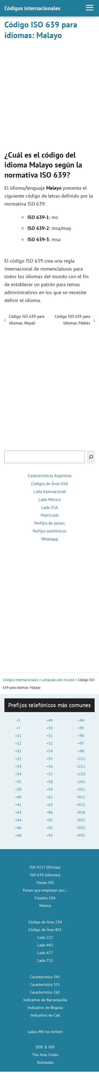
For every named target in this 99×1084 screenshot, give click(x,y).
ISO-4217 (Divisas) (45, 867)
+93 (49, 835)
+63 (49, 804)
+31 (18, 751)
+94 (81, 720)
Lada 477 (45, 952)
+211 (81, 758)
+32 (18, 758)
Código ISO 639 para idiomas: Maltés (72, 320)
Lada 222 (45, 937)
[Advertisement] (49, 94)
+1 (18, 720)
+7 (18, 727)
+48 (18, 835)
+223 (81, 774)
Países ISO (45, 882)
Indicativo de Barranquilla (45, 999)
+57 (49, 774)
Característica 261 (45, 992)
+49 (49, 720)
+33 (18, 766)
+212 (81, 766)
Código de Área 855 (45, 929)
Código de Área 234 (45, 922)
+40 (18, 797)
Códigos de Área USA (49, 483)
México (45, 905)
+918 (81, 812)
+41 (18, 804)
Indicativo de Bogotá (45, 1007)
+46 (18, 827)
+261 (81, 781)
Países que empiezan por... (45, 890)
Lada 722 (45, 960)
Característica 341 (45, 976)
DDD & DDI (45, 1047)
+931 (81, 820)
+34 (18, 774)
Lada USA (49, 507)
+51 (49, 735)
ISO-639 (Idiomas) (45, 874)
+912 (81, 804)
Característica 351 (45, 984)
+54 (49, 751)
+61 (49, 797)
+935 (81, 835)
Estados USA (45, 897)
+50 (49, 727)
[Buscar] (91, 457)
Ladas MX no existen (45, 1031)
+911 (81, 797)
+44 (18, 820)
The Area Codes (45, 1054)
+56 (49, 766)
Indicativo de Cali (45, 1015)
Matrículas (50, 515)
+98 (81, 751)
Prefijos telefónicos (49, 531)
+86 (49, 812)
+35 (18, 781)
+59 (49, 789)
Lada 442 (45, 945)
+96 (81, 735)
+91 (49, 820)
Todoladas (45, 1062)
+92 (49, 827)
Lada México (49, 499)
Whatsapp (49, 539)
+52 (49, 743)
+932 (81, 827)
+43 (18, 812)
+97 (81, 743)
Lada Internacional (50, 491)
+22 (18, 743)
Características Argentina (49, 475)
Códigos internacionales (32, 8)
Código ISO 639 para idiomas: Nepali (26, 320)
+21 (18, 735)
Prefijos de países (49, 523)
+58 (49, 781)
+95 (81, 727)
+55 (49, 758)
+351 (81, 789)
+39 (18, 789)
